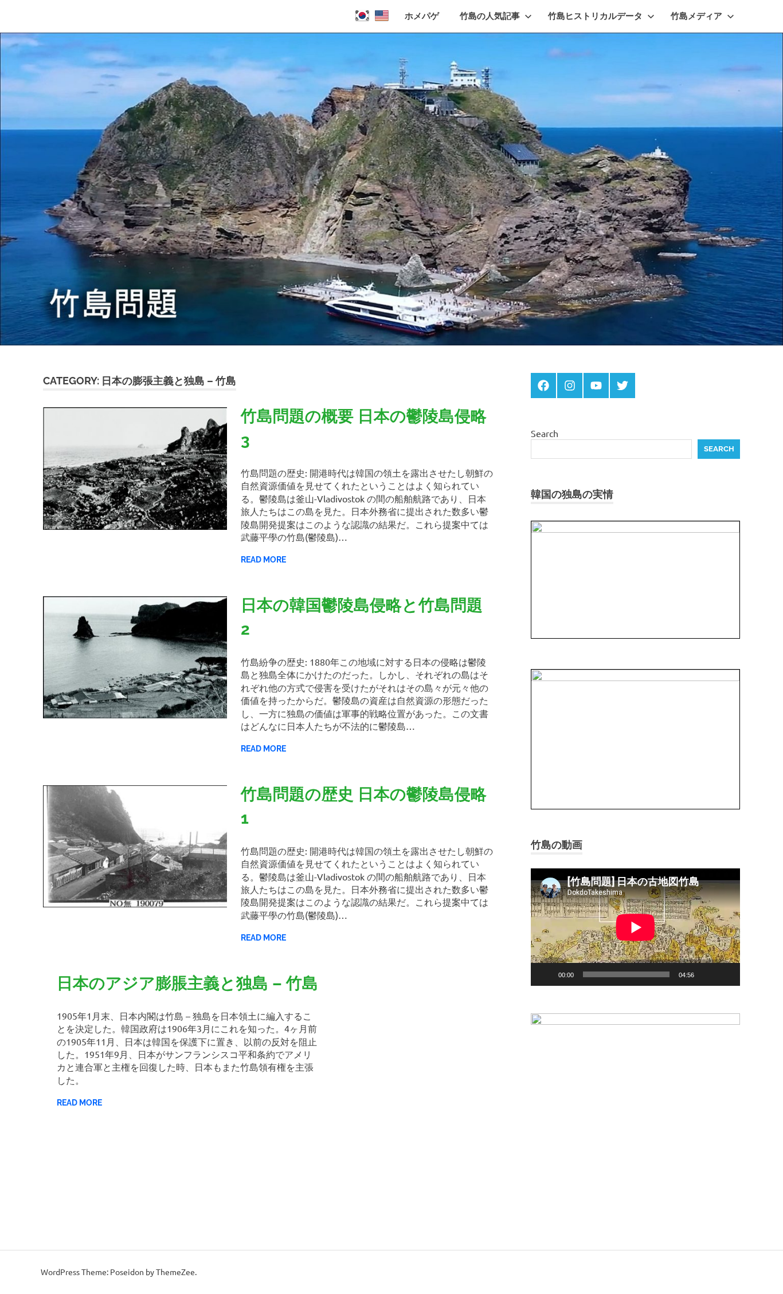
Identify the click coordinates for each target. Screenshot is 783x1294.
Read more (263, 559)
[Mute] (706, 974)
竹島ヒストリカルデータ (595, 16)
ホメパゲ (422, 16)
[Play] (545, 974)
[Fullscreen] (725, 974)
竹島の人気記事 (490, 16)
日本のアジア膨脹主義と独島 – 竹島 (187, 983)
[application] (635, 927)
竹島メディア (696, 16)
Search (544, 433)
